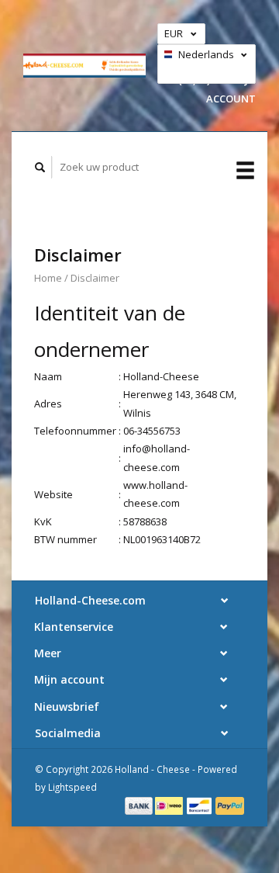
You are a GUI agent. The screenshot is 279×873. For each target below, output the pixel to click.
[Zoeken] (40, 167)
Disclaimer (95, 278)
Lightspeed (72, 787)
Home (48, 278)
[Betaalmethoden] (140, 805)
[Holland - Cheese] (84, 65)
